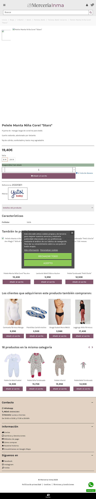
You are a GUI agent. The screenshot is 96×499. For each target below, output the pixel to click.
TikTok (7, 468)
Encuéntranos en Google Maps (17, 449)
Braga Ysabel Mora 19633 (60, 327)
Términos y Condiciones (63, 484)
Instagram (8, 464)
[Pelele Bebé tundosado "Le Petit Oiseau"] (83, 365)
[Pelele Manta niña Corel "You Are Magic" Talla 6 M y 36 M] (16, 254)
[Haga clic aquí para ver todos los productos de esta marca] (17, 194)
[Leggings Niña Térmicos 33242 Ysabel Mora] (83, 312)
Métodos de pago (11, 439)
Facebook (8, 461)
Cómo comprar (10, 442)
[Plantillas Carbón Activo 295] (36, 312)
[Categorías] (4, 5)
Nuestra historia (11, 446)
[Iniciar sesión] (87, 5)
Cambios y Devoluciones (14, 436)
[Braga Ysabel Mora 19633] (59, 312)
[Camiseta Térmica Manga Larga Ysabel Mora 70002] (13, 312)
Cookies (47, 484)
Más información (31, 250)
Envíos (7, 432)
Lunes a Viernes (14, 415)
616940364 (11, 412)
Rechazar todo (48, 256)
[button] (89, 347)
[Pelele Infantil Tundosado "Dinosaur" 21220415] (60, 365)
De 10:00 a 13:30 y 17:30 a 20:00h (16, 418)
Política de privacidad (31, 484)
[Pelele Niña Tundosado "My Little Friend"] (36, 365)
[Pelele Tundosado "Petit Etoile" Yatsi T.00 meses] (79, 254)
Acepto (48, 263)
